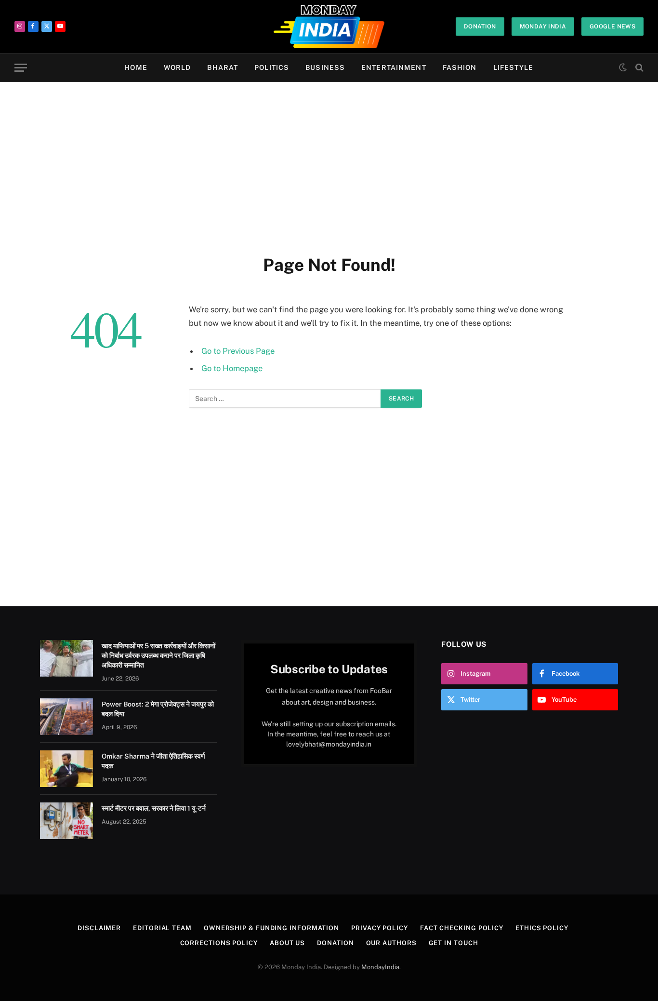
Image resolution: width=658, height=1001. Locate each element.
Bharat (222, 67)
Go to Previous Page (238, 351)
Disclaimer (99, 928)
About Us (287, 943)
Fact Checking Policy (461, 928)
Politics (271, 67)
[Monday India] (329, 26)
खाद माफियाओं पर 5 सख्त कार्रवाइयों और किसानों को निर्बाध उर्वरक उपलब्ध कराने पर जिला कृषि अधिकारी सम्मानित (158, 655)
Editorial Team (162, 928)
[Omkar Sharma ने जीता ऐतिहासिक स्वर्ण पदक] (66, 768)
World (177, 67)
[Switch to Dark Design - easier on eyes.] (623, 67)
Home (135, 67)
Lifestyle (513, 67)
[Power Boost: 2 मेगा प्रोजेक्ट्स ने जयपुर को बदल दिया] (66, 716)
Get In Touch (453, 943)
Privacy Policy (379, 928)
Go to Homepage (232, 368)
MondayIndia (380, 967)
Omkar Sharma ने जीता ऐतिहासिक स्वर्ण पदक (153, 761)
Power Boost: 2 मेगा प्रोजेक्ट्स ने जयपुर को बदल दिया (158, 709)
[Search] (638, 68)
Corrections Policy (219, 943)
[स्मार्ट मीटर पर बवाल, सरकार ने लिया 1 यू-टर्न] (66, 820)
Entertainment (393, 67)
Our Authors (391, 943)
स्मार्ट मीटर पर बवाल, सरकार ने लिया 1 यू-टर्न (154, 808)
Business (325, 67)
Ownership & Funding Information (271, 928)
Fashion (460, 67)
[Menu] (20, 68)
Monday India (543, 26)
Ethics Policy (541, 928)
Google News (612, 26)
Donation (480, 26)
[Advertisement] (329, 166)
